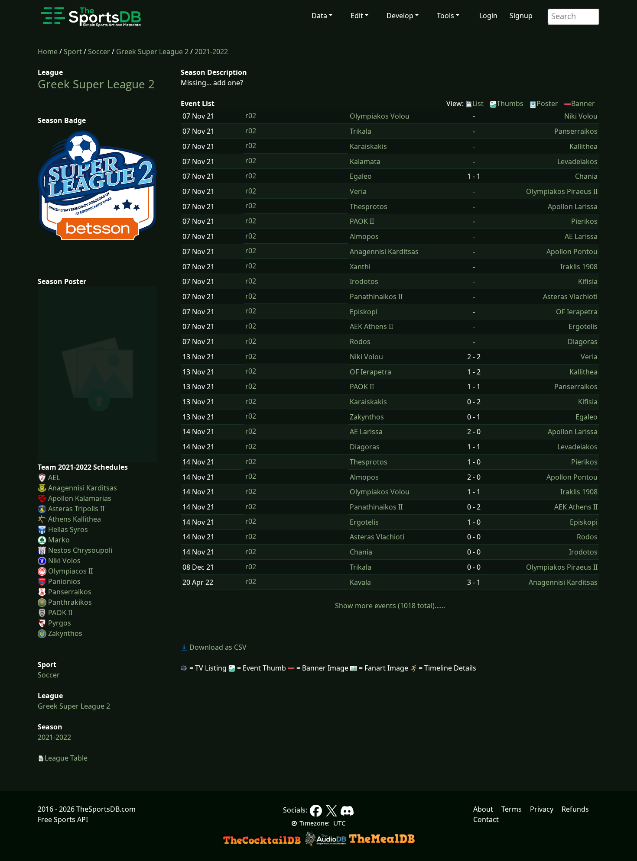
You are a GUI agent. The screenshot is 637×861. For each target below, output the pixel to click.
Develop (400, 15)
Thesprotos (368, 206)
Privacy (541, 809)
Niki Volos (64, 560)
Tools (445, 15)
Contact (486, 819)
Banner (583, 103)
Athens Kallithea (74, 519)
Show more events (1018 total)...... (390, 605)
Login (488, 15)
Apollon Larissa (573, 206)
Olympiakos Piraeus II (562, 191)
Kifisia (588, 281)
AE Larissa (581, 236)
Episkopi (363, 311)
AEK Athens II (371, 326)
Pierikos (584, 221)
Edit (357, 15)
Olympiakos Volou (380, 116)
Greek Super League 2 (152, 51)
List (478, 103)
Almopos (364, 236)
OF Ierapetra (577, 311)
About (483, 809)
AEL (54, 477)
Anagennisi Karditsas (82, 488)
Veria (358, 191)
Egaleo (361, 176)
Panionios (64, 581)
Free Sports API (63, 819)
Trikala (360, 131)
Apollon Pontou (572, 251)
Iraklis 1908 (579, 266)
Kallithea (583, 146)
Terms (511, 809)
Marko (59, 540)
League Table (66, 758)
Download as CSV (217, 647)
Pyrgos (59, 623)
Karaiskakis (368, 146)
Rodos (360, 341)
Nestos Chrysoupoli (80, 550)
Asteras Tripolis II (76, 508)
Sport (73, 51)
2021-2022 (211, 51)
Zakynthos (65, 633)
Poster (547, 103)
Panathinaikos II (376, 296)
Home (48, 51)
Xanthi (360, 266)
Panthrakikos (70, 602)
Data (319, 15)
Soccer (99, 51)
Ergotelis (583, 326)
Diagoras (583, 341)
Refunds (575, 809)
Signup (521, 15)
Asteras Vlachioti (570, 296)
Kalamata (365, 161)
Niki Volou (581, 116)
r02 (250, 115)
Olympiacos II (70, 571)
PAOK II (60, 612)
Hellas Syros (68, 529)
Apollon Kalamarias (79, 498)
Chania (586, 176)
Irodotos (364, 281)
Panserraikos (69, 592)
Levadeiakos (577, 161)
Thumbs (510, 103)
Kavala (360, 582)
